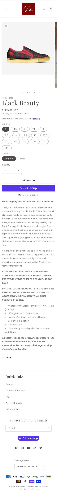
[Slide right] (35, 93)
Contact (10, 384)
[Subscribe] (48, 428)
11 (5, 141)
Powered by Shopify (39, 486)
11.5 (15, 141)
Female (9, 158)
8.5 (6, 135)
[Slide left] (22, 93)
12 (25, 141)
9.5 (25, 135)
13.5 (7, 147)
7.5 (34, 129)
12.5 (35, 141)
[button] (5, 9)
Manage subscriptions (28, 489)
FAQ (8, 396)
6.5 (15, 129)
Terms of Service (14, 403)
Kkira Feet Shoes (23, 486)
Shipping (6, 114)
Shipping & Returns (15, 390)
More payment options (28, 195)
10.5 (45, 135)
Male (24, 159)
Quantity (6, 165)
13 (45, 141)
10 (35, 135)
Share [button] (8, 357)
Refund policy (13, 409)
